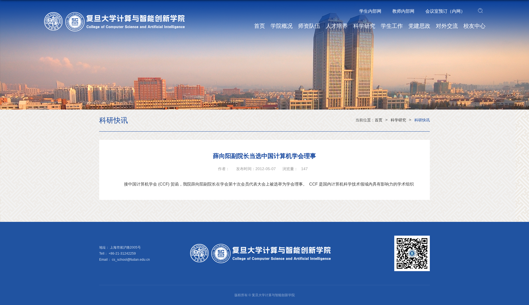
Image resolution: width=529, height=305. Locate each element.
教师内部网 (403, 11)
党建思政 (419, 26)
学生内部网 (370, 11)
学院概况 (282, 26)
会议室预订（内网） (445, 11)
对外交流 (447, 26)
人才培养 (337, 26)
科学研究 (364, 26)
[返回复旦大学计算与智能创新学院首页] (118, 14)
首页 (259, 26)
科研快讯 (422, 120)
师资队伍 (309, 26)
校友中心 (474, 26)
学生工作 (392, 26)
